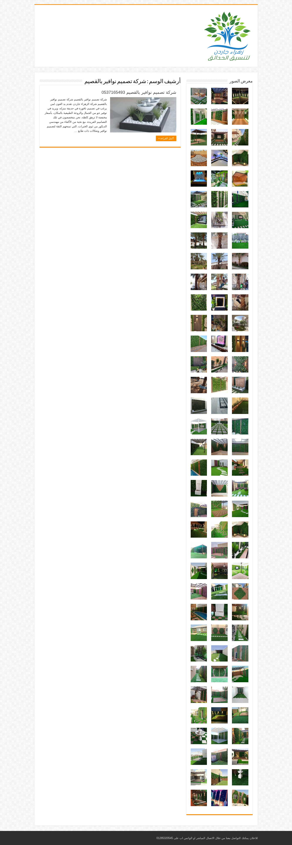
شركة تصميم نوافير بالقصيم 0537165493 (139, 92)
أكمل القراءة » (166, 138)
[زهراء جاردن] (228, 35)
